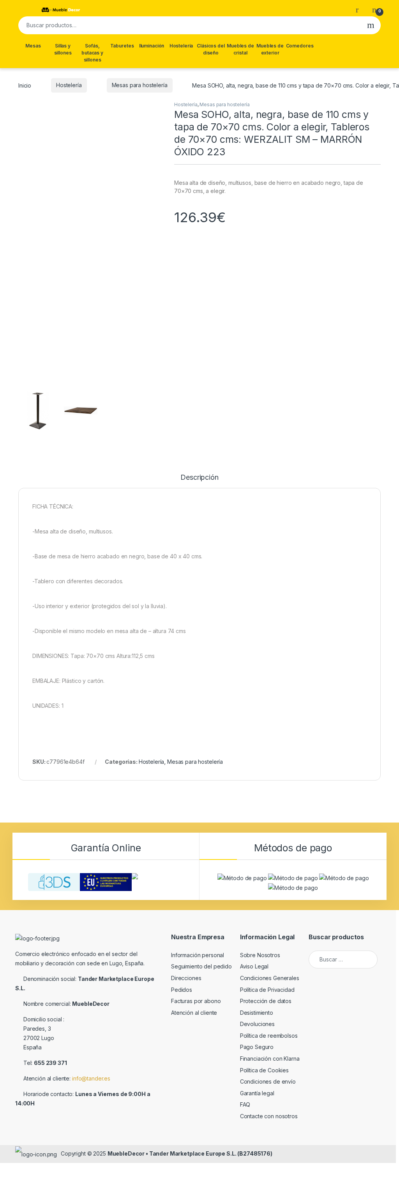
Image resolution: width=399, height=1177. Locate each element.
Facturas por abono (196, 1001)
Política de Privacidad (267, 989)
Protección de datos (265, 1001)
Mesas (33, 46)
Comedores (300, 46)
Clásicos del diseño (210, 49)
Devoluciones (257, 1024)
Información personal (197, 955)
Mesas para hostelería (140, 85)
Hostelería (181, 46)
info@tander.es (91, 1078)
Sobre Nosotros (260, 955)
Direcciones (186, 978)
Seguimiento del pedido (201, 966)
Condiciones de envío (268, 1081)
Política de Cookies (264, 1070)
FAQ (245, 1104)
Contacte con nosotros (269, 1116)
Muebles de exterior (270, 49)
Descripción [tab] (199, 477)
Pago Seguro (257, 1047)
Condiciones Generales (269, 978)
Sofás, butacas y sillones (92, 53)
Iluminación (151, 46)
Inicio (24, 85)
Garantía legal (257, 1093)
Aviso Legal (254, 966)
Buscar (371, 25)
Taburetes (122, 46)
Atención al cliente (194, 1012)
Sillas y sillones (63, 49)
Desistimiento (256, 1012)
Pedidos (181, 989)
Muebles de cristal (240, 49)
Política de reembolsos (269, 1035)
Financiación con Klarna (270, 1058)
